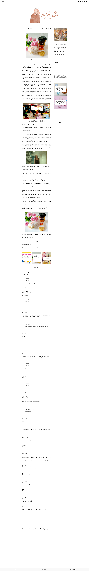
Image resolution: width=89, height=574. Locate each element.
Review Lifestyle (63, 77)
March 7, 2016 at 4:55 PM (26, 474)
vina (23, 426)
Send (60, 128)
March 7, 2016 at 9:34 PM (26, 490)
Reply (26, 287)
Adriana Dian (25, 353)
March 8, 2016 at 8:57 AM (26, 498)
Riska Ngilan (25, 465)
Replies (27, 278)
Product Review (60, 75)
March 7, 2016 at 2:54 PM (29, 324)
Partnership (57, 77)
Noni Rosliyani (25, 436)
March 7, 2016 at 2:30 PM (26, 271)
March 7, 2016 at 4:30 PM (26, 446)
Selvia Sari (24, 270)
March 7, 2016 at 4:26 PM (26, 437)
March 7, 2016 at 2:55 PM (29, 344)
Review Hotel (59, 76)
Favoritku (56, 73)
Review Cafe (64, 76)
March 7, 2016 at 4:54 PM (26, 466)
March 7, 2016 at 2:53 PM (29, 281)
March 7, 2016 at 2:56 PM (29, 409)
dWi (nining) (25, 312)
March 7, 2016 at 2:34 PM (26, 313)
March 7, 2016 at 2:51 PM (26, 377)
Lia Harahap (25, 481)
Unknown (24, 497)
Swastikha (24, 473)
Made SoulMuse (73, 569)
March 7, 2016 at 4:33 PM (26, 454)
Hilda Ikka (27, 280)
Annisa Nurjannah (26, 333)
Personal (56, 68)
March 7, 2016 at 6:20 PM (26, 482)
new (25, 537)
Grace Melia (24, 445)
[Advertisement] (15, 7)
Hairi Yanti (24, 376)
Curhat (64, 68)
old (49, 537)
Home (3, 1)
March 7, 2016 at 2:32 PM (26, 292)
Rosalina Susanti (25, 418)
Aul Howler (24, 396)
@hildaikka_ (68, 555)
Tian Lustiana (25, 291)
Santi (23, 489)
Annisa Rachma (25, 506)
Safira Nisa (24, 453)
